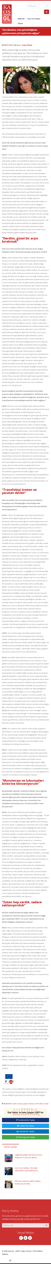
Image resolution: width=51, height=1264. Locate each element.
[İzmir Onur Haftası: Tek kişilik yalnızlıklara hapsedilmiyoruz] (9, 1171)
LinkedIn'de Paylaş (26, 1131)
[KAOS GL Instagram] (30, 1238)
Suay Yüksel (27, 45)
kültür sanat (17, 1103)
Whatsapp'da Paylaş (26, 1137)
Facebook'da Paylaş (26, 1120)
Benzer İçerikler (10, 1147)
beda (46, 1103)
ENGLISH (21, 19)
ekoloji (31, 1103)
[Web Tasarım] (29, 1260)
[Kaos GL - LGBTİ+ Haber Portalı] (8, 14)
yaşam (25, 1103)
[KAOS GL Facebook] (21, 1238)
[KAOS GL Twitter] (25, 1238)
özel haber (39, 1103)
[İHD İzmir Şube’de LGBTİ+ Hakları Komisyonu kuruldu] (9, 1184)
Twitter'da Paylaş (26, 1125)
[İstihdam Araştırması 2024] (25, 1111)
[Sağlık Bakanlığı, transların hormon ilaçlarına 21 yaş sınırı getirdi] (9, 1158)
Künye (20, 23)
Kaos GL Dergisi (33, 19)
